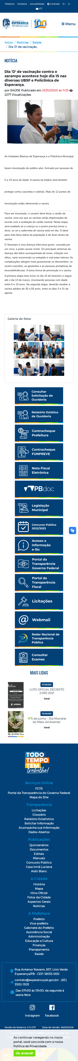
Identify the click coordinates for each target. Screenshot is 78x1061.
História (39, 884)
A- (69, 4)
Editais (39, 853)
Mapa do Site (39, 797)
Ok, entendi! (24, 1053)
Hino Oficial (39, 893)
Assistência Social (39, 932)
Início (9, 42)
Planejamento (39, 949)
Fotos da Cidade (39, 897)
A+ (64, 4)
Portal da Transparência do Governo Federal (39, 792)
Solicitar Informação (39, 823)
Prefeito (39, 919)
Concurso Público (39, 862)
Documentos (39, 849)
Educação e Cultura (39, 940)
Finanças (39, 945)
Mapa (39, 888)
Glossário (39, 814)
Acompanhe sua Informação (39, 827)
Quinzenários (39, 845)
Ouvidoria (22, 4)
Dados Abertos (39, 832)
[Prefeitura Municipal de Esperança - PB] (24, 23)
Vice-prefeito (39, 923)
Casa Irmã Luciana (39, 866)
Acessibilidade (37, 4)
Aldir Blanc (39, 871)
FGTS (39, 788)
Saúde (36, 42)
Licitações (39, 810)
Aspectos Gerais (39, 901)
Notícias (23, 42)
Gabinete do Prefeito (39, 927)
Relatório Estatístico (39, 819)
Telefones (10, 4)
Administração (39, 936)
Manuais (39, 858)
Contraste (55, 4)
